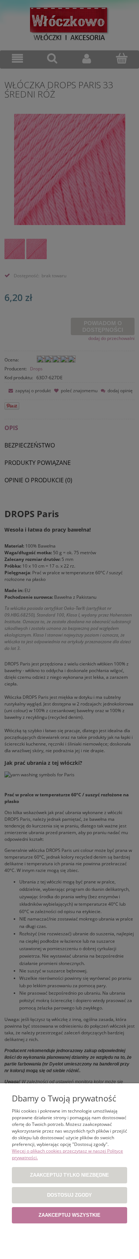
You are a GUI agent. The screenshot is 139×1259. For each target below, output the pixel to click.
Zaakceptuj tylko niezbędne (69, 1175)
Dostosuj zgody (69, 1195)
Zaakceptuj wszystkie (69, 1215)
